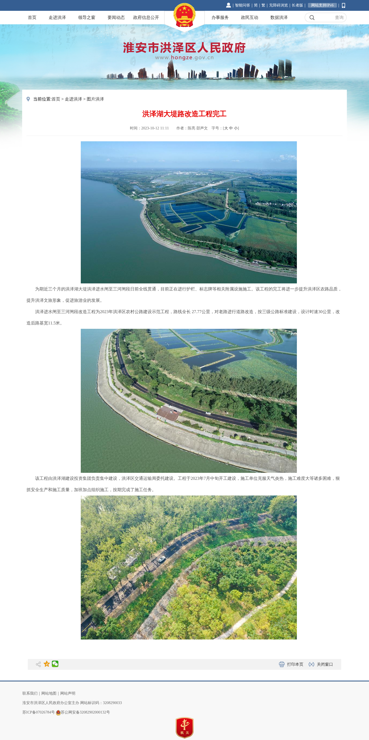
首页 (32, 17)
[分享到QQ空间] (46, 664)
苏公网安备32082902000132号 (85, 712)
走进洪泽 (57, 17)
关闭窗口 (325, 664)
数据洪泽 (279, 17)
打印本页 (295, 664)
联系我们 (30, 693)
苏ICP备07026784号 (38, 712)
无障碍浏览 (278, 5)
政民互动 (249, 17)
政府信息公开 (146, 17)
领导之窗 (86, 17)
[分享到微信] (55, 664)
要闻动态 (116, 17)
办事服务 (220, 17)
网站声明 (67, 693)
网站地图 (48, 693)
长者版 (297, 5)
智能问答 (242, 5)
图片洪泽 (95, 99)
